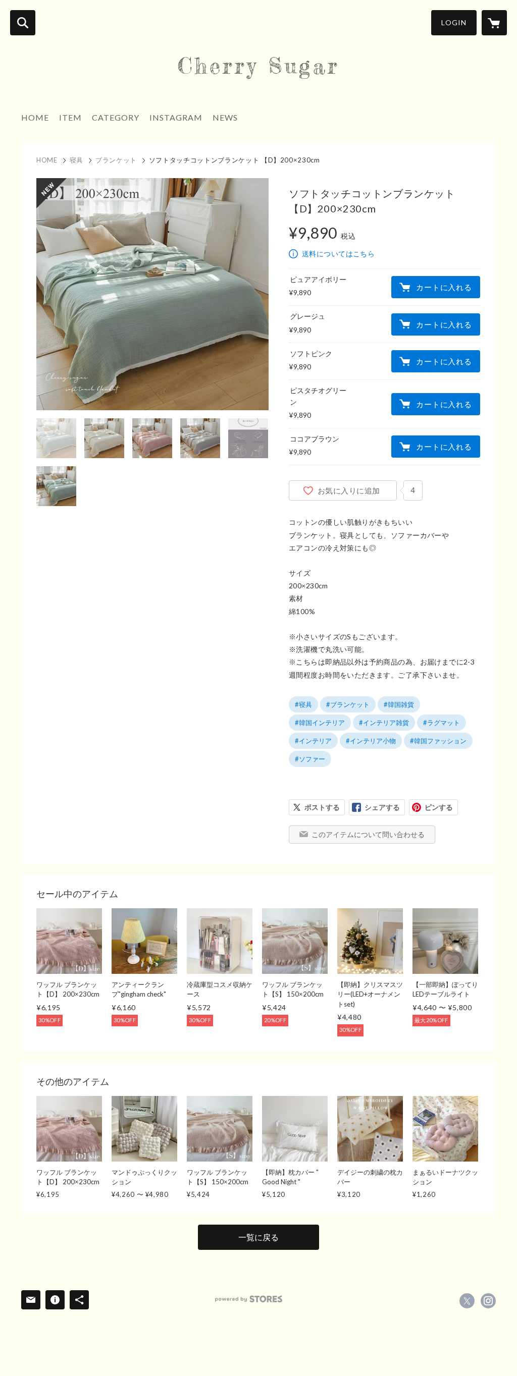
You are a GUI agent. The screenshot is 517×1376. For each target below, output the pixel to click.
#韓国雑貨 (399, 704)
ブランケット (116, 160)
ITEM (70, 117)
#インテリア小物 (371, 741)
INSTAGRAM (175, 117)
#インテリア (313, 741)
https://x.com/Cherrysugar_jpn (467, 1300)
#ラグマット (441, 723)
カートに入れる (444, 287)
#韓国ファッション (438, 741)
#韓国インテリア (320, 723)
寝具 (76, 160)
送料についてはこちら (338, 253)
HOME (35, 117)
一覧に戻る (258, 1237)
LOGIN (454, 22)
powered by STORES (248, 1299)
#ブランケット (348, 704)
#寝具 (303, 704)
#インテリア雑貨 (384, 723)
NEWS (225, 117)
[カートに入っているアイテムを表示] (494, 22)
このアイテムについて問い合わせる (368, 834)
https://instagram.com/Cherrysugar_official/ (488, 1300)
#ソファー (310, 759)
